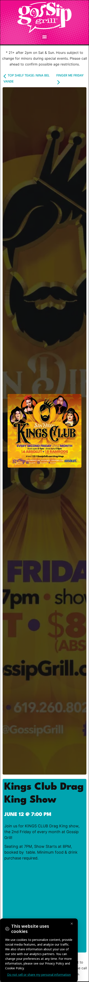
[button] (44, 36)
